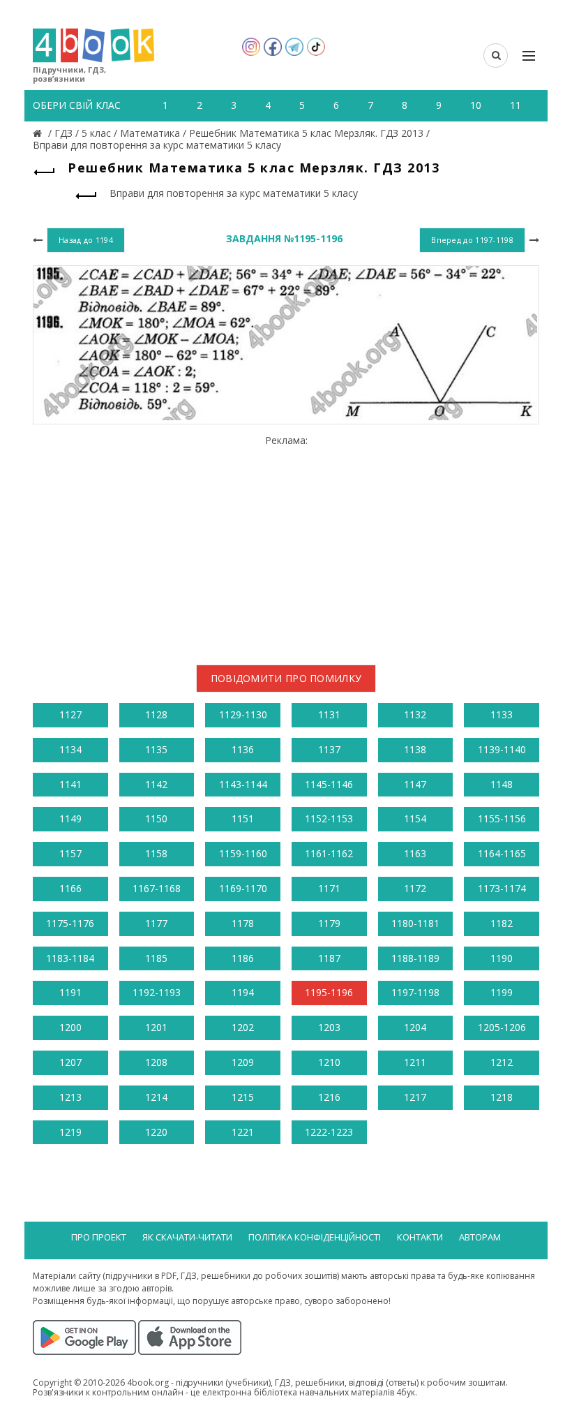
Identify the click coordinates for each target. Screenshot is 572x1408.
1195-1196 (329, 992)
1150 (156, 818)
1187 (329, 958)
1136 (243, 749)
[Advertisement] (286, 544)
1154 (415, 818)
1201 (156, 1027)
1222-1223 (329, 1132)
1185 (156, 958)
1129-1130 (243, 714)
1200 (70, 1027)
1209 (243, 1062)
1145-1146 (329, 784)
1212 (501, 1062)
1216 (329, 1097)
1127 (70, 714)
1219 (70, 1132)
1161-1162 (329, 853)
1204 (415, 1027)
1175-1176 (70, 923)
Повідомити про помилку (286, 678)
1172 (415, 888)
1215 (243, 1097)
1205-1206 (502, 1027)
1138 (415, 749)
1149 (70, 818)
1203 (329, 1027)
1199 (501, 992)
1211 (415, 1062)
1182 (501, 923)
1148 (501, 784)
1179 (329, 923)
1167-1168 (157, 888)
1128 (156, 714)
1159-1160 (243, 853)
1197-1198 (415, 992)
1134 (70, 749)
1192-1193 (157, 992)
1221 (243, 1132)
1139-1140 (502, 749)
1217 (415, 1097)
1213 (70, 1097)
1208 (156, 1062)
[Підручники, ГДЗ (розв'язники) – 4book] (39, 133)
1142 (156, 784)
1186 (243, 958)
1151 (243, 818)
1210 (329, 1062)
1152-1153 (329, 818)
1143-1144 (243, 784)
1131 (329, 714)
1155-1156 (502, 818)
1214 (156, 1097)
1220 (156, 1132)
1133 (501, 714)
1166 (70, 888)
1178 (243, 923)
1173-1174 (502, 888)
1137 (329, 749)
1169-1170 (243, 888)
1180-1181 (415, 923)
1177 (156, 923)
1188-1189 (415, 958)
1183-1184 (70, 958)
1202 (243, 1027)
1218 (501, 1097)
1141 (70, 784)
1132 (415, 714)
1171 (329, 888)
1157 (70, 853)
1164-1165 (502, 853)
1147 (415, 784)
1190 (501, 958)
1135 (156, 749)
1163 (415, 853)
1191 (70, 992)
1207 (70, 1062)
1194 (243, 992)
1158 (156, 853)
